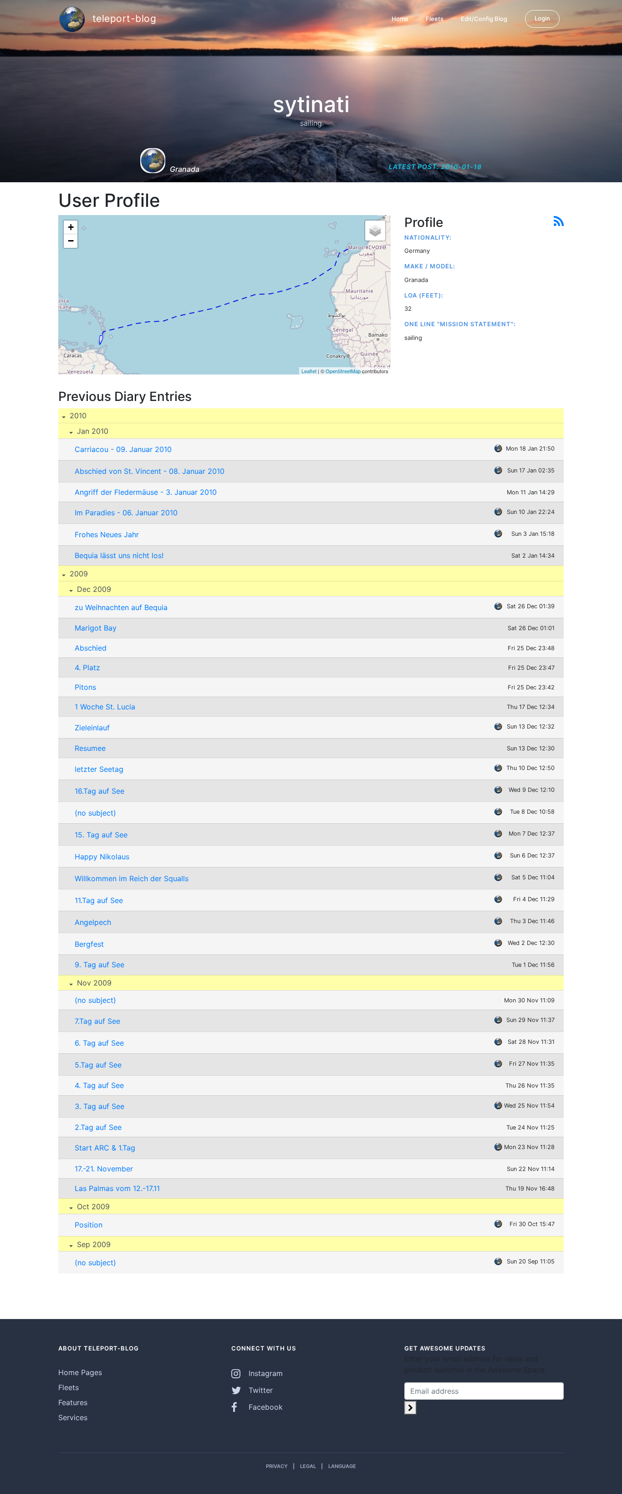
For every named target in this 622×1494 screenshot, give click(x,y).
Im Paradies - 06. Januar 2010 (126, 512)
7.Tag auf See (97, 1021)
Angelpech (93, 922)
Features (72, 1402)
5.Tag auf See (98, 1064)
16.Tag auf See (99, 791)
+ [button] (71, 227)
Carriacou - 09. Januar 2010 (123, 449)
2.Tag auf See (98, 1127)
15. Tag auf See (101, 834)
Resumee (90, 748)
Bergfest (89, 944)
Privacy (277, 1466)
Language (342, 1466)
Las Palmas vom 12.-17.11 (117, 1188)
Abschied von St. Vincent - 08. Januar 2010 (149, 471)
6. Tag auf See (99, 1042)
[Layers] (375, 231)
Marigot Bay (96, 627)
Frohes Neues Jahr (107, 534)
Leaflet (308, 371)
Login (542, 18)
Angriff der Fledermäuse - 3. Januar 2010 (146, 492)
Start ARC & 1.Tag (105, 1147)
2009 (77, 573)
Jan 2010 (91, 431)
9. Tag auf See (99, 964)
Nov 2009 (93, 982)
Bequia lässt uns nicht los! (119, 555)
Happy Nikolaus (102, 856)
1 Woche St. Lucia (105, 706)
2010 (77, 415)
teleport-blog (122, 18)
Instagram (264, 1373)
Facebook (264, 1407)
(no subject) (95, 812)
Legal (308, 1466)
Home (400, 18)
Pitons (85, 687)
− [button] (71, 240)
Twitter (259, 1390)
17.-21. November (104, 1168)
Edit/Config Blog (484, 18)
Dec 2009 (93, 589)
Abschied (91, 647)
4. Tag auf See (99, 1085)
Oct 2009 (92, 1206)
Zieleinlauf (92, 727)
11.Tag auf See (99, 900)
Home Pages (80, 1372)
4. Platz (87, 667)
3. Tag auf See (99, 1106)
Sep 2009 (93, 1244)
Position (88, 1224)
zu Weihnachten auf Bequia (121, 607)
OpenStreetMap (343, 371)
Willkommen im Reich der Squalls (132, 878)
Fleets (435, 18)
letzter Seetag (99, 769)
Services (72, 1417)
